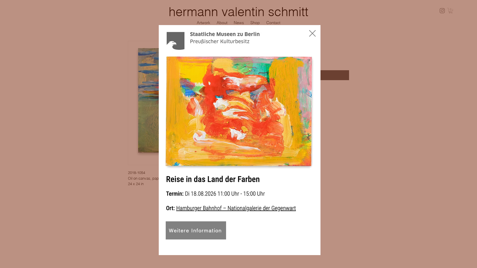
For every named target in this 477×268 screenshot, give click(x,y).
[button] (312, 33)
